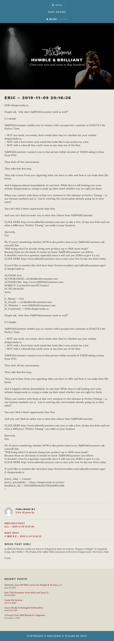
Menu (58, 5)
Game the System (13, 600)
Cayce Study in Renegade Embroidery (23, 608)
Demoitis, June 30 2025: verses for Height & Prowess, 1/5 (33, 585)
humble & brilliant (57, 59)
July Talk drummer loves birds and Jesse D (26, 592)
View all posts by (25, 512)
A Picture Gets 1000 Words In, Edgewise (24, 615)
